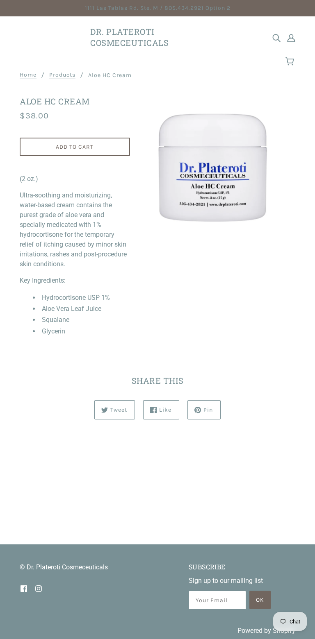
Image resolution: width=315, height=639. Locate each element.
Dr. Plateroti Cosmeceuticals (129, 37)
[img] (276, 37)
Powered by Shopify (266, 630)
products (62, 75)
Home (28, 75)
